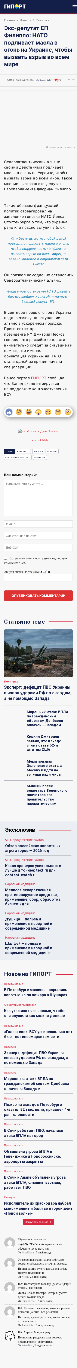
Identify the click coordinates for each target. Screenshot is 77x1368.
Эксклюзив (20, 830)
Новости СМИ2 (38, 440)
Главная (9, 20)
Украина (52, 451)
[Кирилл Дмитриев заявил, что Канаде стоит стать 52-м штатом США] (14, 741)
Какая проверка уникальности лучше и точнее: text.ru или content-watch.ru (33, 870)
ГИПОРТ (39, 378)
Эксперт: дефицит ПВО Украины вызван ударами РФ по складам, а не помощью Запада (37, 693)
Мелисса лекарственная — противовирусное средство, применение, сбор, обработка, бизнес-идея (33, 897)
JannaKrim (28, 1325)
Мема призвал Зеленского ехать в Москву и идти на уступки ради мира (44, 768)
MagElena (28, 1252)
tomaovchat (29, 1300)
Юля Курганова (25, 79)
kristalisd (27, 1345)
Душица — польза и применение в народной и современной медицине (28, 923)
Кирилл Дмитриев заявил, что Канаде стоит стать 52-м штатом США (44, 743)
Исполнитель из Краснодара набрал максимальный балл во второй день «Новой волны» (38, 1208)
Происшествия (13, 984)
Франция (40, 457)
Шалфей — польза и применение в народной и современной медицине (28, 948)
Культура (9, 1197)
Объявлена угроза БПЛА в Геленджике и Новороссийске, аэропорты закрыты (32, 1156)
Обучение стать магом (32, 1239)
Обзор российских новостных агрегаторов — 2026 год (33, 848)
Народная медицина (20, 884)
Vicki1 (26, 1276)
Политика (42, 20)
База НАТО (23, 451)
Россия (38, 451)
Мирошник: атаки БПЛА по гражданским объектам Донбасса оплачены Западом (47, 718)
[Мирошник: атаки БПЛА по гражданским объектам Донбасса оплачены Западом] (14, 717)
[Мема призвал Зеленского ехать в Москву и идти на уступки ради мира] (14, 766)
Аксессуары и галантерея (20, 1005)
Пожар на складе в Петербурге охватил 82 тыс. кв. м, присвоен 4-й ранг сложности (37, 1109)
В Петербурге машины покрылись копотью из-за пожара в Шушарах (35, 992)
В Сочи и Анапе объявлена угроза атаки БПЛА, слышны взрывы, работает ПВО (35, 1182)
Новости (25, 20)
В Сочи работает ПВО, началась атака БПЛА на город (33, 1133)
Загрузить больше (36, 1222)
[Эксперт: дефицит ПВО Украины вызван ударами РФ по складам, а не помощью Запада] (38, 653)
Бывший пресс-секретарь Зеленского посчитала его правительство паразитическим (47, 795)
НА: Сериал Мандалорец (34, 1332)
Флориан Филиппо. (17, 457)
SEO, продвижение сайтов (24, 839)
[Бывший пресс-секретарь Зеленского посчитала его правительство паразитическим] (14, 791)
